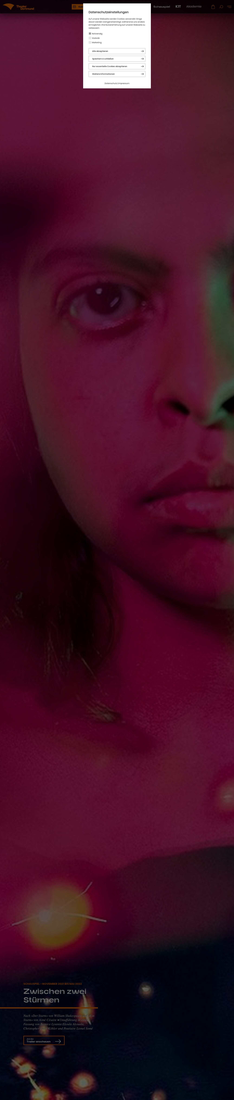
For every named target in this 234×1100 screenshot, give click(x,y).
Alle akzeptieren (100, 51)
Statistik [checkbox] (96, 38)
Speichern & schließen (103, 58)
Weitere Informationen (103, 74)
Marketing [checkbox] (97, 42)
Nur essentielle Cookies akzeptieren (109, 66)
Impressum (123, 83)
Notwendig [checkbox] (97, 33)
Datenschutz (111, 83)
